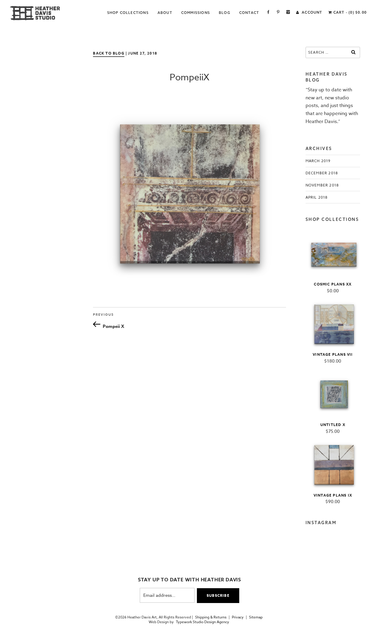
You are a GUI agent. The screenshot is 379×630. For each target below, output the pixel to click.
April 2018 (317, 197)
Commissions (195, 12)
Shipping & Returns (211, 617)
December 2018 (322, 173)
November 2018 (322, 185)
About (165, 12)
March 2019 (318, 160)
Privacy (238, 617)
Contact (249, 12)
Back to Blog (108, 53)
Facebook (268, 12)
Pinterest (278, 12)
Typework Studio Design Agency (202, 622)
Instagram (288, 12)
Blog (224, 12)
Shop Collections (128, 12)
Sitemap (256, 617)
